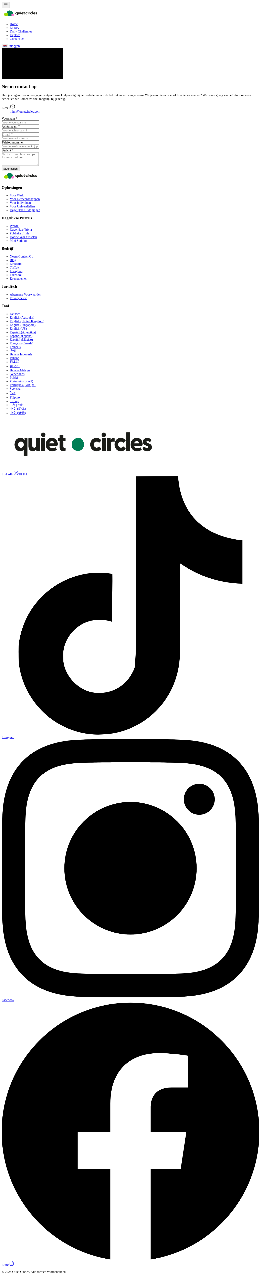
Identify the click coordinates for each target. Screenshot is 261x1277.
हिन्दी (13, 350)
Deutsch (15, 314)
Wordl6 (14, 226)
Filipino (15, 397)
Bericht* (7, 150)
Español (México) (21, 339)
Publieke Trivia (19, 233)
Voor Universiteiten (22, 206)
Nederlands (17, 374)
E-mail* (7, 134)
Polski (14, 377)
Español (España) (21, 336)
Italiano (14, 358)
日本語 (15, 362)
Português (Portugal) (23, 385)
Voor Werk (17, 195)
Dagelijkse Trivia (21, 229)
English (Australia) (22, 317)
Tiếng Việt (16, 405)
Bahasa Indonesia (21, 354)
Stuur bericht (10, 168)
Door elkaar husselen (23, 237)
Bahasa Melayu (20, 370)
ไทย (12, 393)
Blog (13, 260)
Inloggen (14, 46)
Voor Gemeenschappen (25, 199)
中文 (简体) (18, 408)
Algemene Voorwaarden (25, 294)
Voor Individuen (20, 202)
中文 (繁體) (18, 413)
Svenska (15, 388)
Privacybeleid (18, 298)
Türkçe (14, 401)
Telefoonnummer (13, 142)
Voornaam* (9, 118)
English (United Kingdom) (27, 321)
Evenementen (18, 278)
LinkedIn (16, 263)
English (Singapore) (22, 325)
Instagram (16, 271)
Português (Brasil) (21, 381)
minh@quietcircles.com (25, 111)
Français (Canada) (21, 343)
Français (15, 347)
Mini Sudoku (18, 240)
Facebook (16, 275)
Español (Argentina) (23, 332)
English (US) (18, 328)
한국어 (15, 366)
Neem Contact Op (21, 256)
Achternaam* (11, 126)
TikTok (14, 267)
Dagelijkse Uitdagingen (25, 210)
